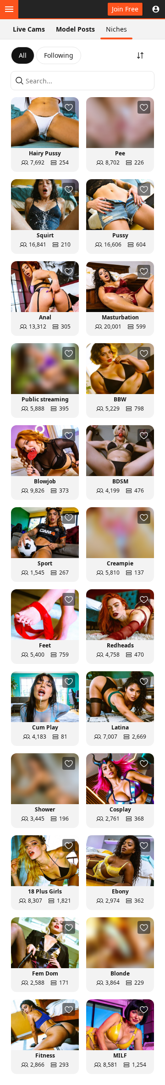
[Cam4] (49, 9)
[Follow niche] (68, 107)
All (23, 55)
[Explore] (9, 9)
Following (58, 55)
